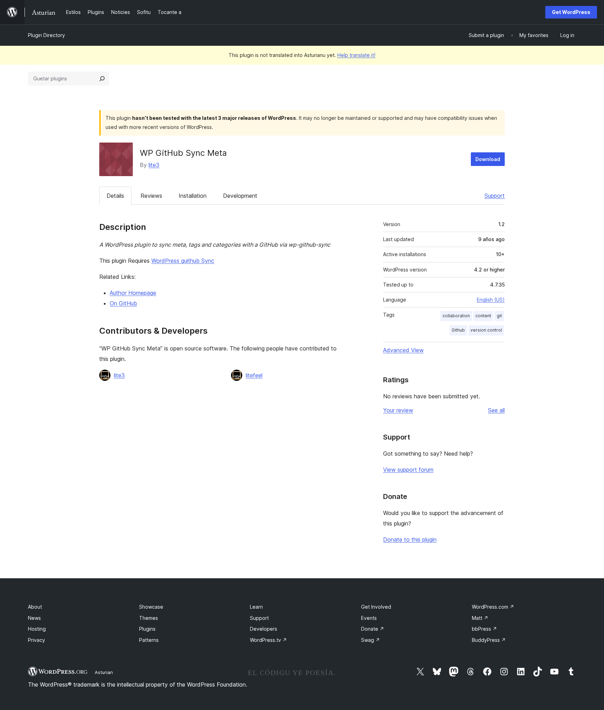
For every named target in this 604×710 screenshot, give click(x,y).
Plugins (147, 629)
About (35, 607)
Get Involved (376, 607)
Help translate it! (356, 55)
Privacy (36, 640)
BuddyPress (489, 640)
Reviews (151, 195)
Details (115, 195)
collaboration (456, 315)
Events (369, 618)
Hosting (37, 629)
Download (487, 159)
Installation (193, 195)
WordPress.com (493, 607)
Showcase (151, 607)
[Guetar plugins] (102, 79)
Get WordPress (571, 12)
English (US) (491, 300)
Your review (398, 410)
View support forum (408, 469)
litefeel (254, 375)
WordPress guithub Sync (182, 260)
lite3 (154, 164)
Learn (256, 607)
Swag (370, 640)
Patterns (149, 640)
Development (240, 195)
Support (494, 195)
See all (496, 410)
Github (458, 330)
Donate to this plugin (410, 539)
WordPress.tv (268, 640)
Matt (480, 618)
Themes (148, 618)
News (34, 618)
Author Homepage (133, 292)
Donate (372, 629)
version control (486, 330)
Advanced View (403, 350)
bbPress (484, 629)
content (483, 315)
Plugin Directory (46, 35)
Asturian (104, 672)
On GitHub (123, 303)
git (499, 315)
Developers (263, 629)
